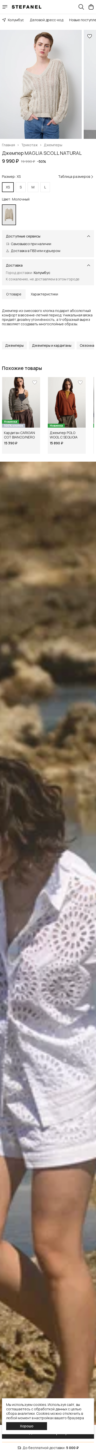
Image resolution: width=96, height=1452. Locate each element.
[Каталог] (5, 7)
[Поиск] (81, 7)
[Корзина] (91, 7)
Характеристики (44, 294)
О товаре (13, 294)
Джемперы (53, 145)
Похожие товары (22, 368)
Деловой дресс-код (46, 20)
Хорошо (26, 1426)
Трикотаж (29, 145)
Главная (8, 145)
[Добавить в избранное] (89, 36)
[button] (14, 345)
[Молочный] (9, 214)
